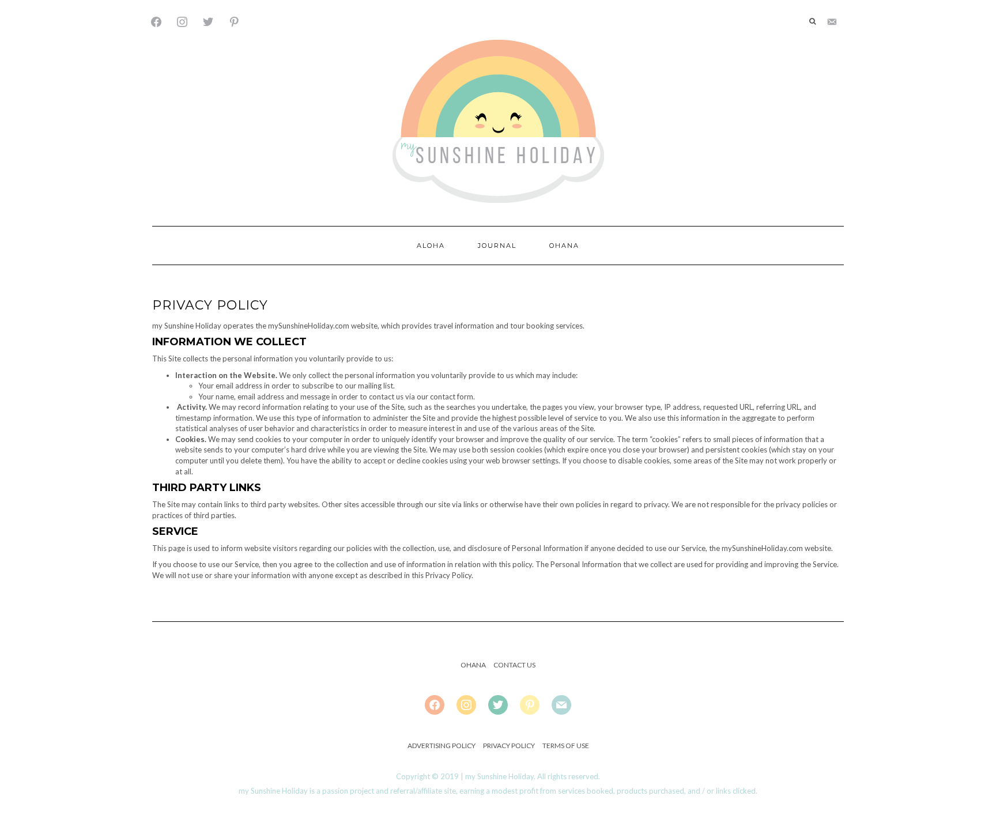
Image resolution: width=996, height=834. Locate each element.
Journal (497, 245)
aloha (431, 245)
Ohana (564, 245)
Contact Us (514, 665)
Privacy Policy (509, 745)
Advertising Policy (442, 745)
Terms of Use (565, 745)
